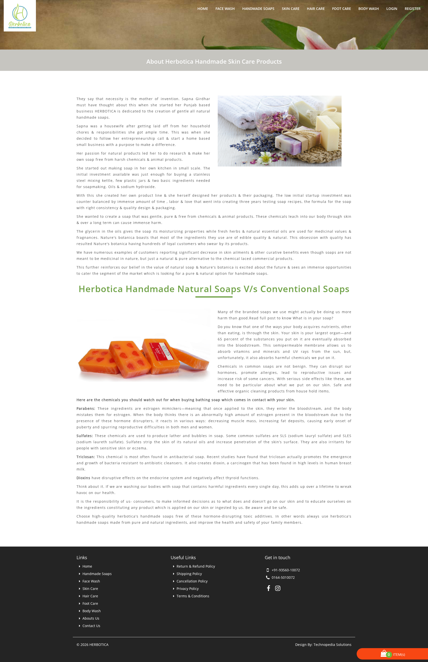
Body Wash (368, 8)
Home (202, 8)
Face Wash (225, 8)
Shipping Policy (189, 573)
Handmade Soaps (258, 8)
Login (391, 8)
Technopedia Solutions (332, 644)
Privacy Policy (187, 588)
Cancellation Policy (192, 581)
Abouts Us (90, 618)
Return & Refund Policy (195, 566)
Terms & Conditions (192, 596)
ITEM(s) (397, 654)
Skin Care (290, 8)
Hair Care (316, 8)
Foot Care (341, 8)
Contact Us (90, 625)
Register (413, 8)
